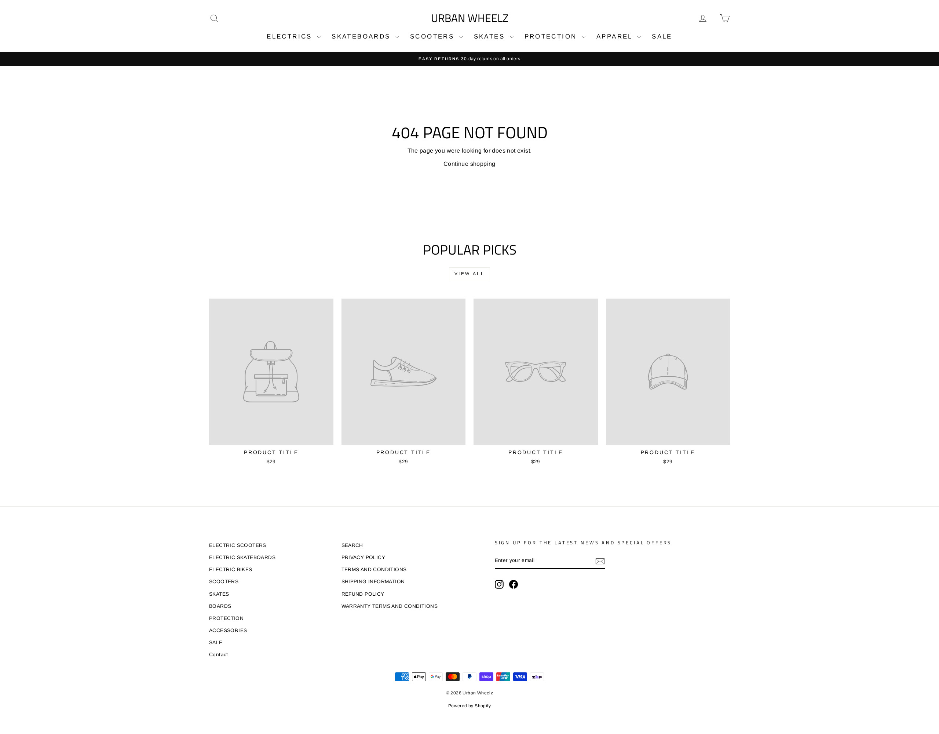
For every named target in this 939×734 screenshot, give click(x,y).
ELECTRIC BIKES (230, 569)
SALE (662, 36)
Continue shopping (469, 164)
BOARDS (220, 606)
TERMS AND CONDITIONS (374, 569)
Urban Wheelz (469, 18)
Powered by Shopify (469, 705)
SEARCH (352, 545)
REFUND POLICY (362, 594)
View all (469, 273)
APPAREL (615, 36)
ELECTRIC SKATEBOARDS (242, 557)
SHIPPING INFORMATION (373, 581)
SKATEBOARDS (363, 36)
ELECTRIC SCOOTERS (237, 545)
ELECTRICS (291, 36)
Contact (218, 654)
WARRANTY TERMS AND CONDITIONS (389, 606)
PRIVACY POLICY (363, 557)
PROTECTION (552, 36)
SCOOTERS (433, 36)
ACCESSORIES (228, 630)
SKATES (491, 36)
